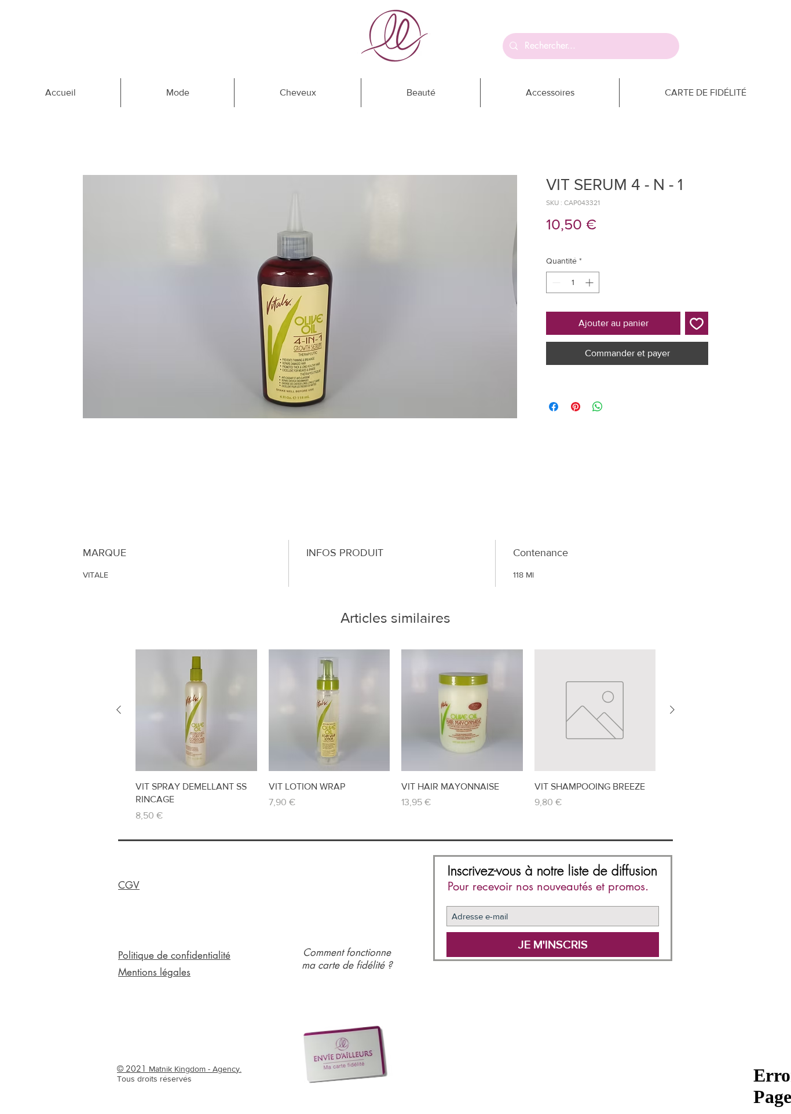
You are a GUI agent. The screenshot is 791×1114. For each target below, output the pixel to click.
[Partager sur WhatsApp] (598, 407)
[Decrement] (555, 282)
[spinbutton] (572, 282)
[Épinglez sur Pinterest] (576, 407)
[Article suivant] (672, 710)
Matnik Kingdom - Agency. (195, 1068)
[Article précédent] (119, 710)
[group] (395, 736)
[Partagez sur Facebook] (554, 407)
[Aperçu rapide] (196, 710)
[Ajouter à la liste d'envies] (696, 323)
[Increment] (590, 282)
